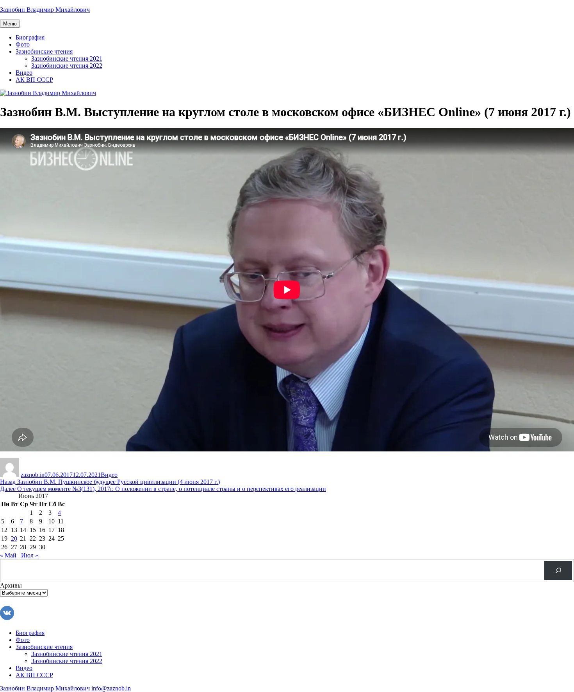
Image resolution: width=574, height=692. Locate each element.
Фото (23, 44)
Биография (30, 37)
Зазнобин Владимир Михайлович (45, 9)
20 (14, 538)
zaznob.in (33, 474)
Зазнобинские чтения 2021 (66, 58)
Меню (10, 24)
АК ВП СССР (34, 79)
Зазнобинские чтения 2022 (66, 65)
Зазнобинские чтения (44, 51)
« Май (8, 555)
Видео (24, 72)
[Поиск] (558, 570)
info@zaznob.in (111, 688)
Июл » (29, 555)
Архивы (11, 585)
